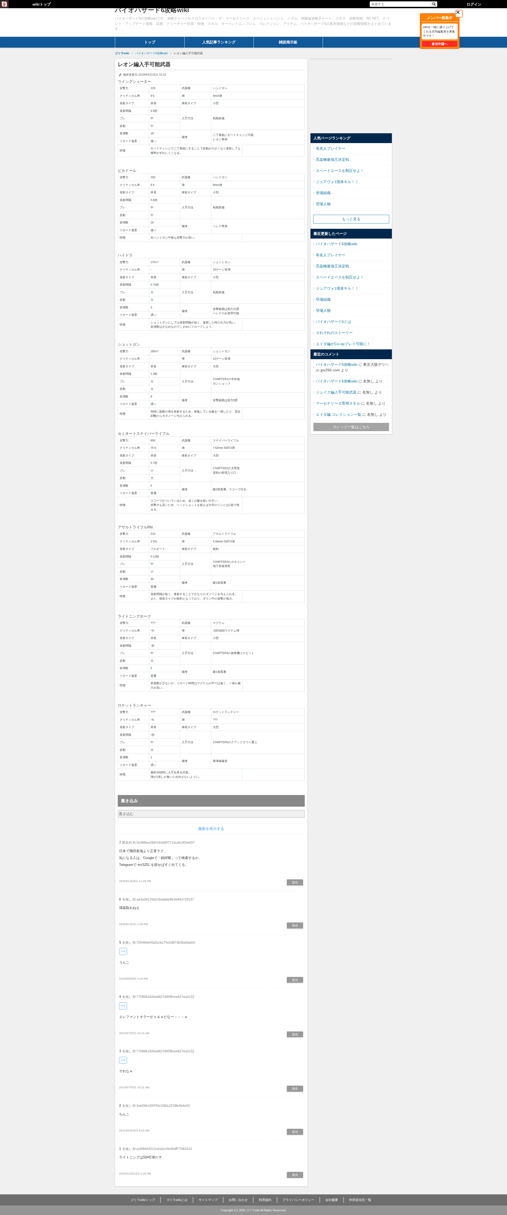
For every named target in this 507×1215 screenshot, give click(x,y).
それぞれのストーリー (334, 333)
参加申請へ (440, 44)
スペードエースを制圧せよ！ (340, 170)
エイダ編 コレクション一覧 (338, 414)
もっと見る (351, 219)
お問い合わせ (238, 1200)
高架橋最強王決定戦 (332, 159)
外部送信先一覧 (360, 1200)
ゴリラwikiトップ (142, 1200)
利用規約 (265, 1200)
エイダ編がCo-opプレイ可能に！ (343, 344)
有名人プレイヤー (330, 148)
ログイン (474, 4)
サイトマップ (208, 1200)
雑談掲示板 (288, 42)
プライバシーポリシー (298, 1200)
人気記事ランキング (219, 42)
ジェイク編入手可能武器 (336, 392)
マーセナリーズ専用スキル (338, 403)
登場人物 (323, 204)
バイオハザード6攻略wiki (336, 244)
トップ (149, 42)
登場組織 (323, 193)
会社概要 (331, 1200)
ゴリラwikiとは (176, 1200)
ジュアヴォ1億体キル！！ (337, 182)
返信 (295, 882)
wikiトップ (41, 4)
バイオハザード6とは (333, 321)
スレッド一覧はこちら (351, 427)
